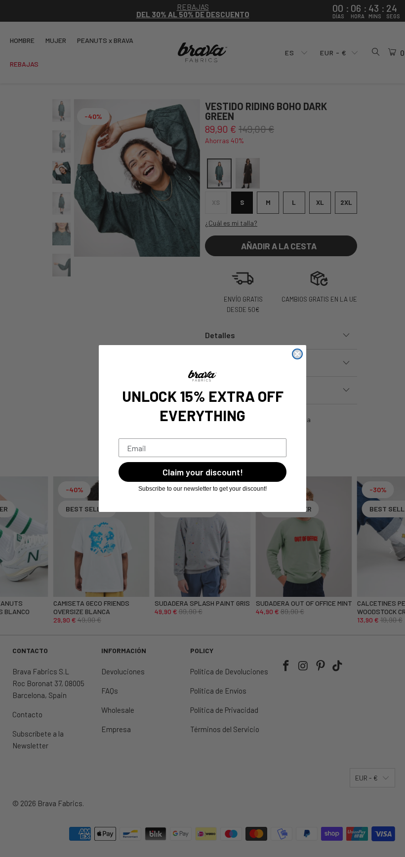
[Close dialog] (297, 354)
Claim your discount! (202, 472)
